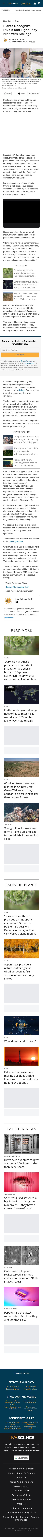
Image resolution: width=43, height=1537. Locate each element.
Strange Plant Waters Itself (17, 587)
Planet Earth (7, 21)
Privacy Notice (28, 363)
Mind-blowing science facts (30, 1427)
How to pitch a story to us (21, 1513)
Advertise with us (21, 1495)
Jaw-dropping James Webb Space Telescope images (12, 1402)
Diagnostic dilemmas (12, 1389)
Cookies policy (21, 1491)
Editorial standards (21, 1508)
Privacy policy (21, 1486)
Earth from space (30, 1386)
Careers (21, 1504)
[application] (21, 211)
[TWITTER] (17, 602)
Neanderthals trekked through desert (28, 10)
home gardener (16, 542)
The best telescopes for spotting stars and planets (12, 1427)
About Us (21, 1477)
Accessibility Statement (21, 1469)
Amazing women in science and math (30, 1401)
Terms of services (27, 361)
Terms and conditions (21, 1482)
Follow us (23, 93)
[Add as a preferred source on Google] (21, 1457)
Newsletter (35, 93)
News (33, 42)
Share (9, 93)
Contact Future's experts (21, 1473)
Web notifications (21, 1499)
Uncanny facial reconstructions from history (30, 1408)
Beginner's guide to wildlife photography (30, 1423)
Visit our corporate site (28, 1450)
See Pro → (26, 3)
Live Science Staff (18, 39)
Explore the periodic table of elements (13, 1408)
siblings (21, 390)
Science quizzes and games (12, 1423)
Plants (17, 21)
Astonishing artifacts (30, 1389)
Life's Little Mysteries (12, 1386)
